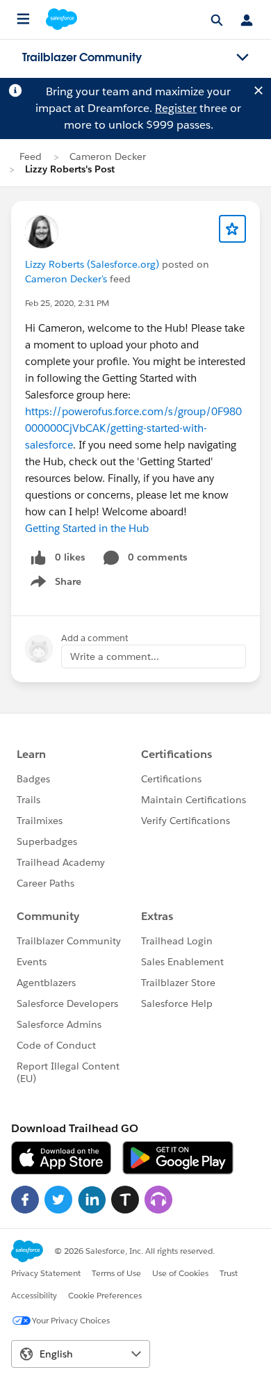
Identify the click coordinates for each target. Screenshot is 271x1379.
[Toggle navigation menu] (242, 57)
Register (176, 108)
